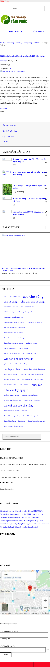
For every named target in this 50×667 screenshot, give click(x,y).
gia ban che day (24, 348)
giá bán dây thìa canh (30, 353)
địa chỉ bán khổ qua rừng (11, 416)
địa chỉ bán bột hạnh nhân (32, 400)
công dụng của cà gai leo (35, 322)
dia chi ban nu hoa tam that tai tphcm (15, 338)
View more (4, 108)
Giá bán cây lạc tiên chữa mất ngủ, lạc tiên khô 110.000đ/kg (22, 56)
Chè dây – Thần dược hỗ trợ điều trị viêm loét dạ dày (30, 173)
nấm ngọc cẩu (24, 384)
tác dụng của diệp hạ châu (30, 395)
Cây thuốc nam (8, 136)
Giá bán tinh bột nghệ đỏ (18, 358)
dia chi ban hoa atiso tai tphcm (13, 332)
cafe (5, 296)
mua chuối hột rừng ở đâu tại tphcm (32, 374)
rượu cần (37, 384)
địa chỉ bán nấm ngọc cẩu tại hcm (14, 421)
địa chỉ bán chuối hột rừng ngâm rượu (15, 410)
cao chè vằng (33, 296)
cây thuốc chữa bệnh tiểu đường (14, 322)
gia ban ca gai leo (31, 343)
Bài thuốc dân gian (10, 131)
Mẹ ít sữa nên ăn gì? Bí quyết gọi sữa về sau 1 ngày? (19, 527)
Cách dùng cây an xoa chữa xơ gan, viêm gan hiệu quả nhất (21, 521)
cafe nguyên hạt (15, 296)
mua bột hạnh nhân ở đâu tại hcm (34, 369)
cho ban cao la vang (33, 301)
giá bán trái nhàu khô (10, 364)
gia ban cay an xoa (9, 348)
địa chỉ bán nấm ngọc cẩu (31, 416)
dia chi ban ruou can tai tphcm (13, 343)
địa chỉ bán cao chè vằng (18, 405)
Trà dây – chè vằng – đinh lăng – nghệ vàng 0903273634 (20, 43)
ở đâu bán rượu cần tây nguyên (13, 426)
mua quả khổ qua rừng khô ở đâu (32, 379)
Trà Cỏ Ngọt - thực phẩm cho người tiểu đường (29, 187)
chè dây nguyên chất (27, 306)
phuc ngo (3, 61)
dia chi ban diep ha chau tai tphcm (14, 327)
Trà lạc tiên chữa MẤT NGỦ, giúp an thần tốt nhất (28, 213)
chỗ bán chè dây (9, 312)
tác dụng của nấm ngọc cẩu (12, 400)
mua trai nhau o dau (10, 384)
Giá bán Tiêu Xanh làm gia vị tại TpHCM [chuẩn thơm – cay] (23, 269)
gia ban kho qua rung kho (12, 353)
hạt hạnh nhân (12, 369)
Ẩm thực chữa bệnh (10, 126)
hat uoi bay (23, 364)
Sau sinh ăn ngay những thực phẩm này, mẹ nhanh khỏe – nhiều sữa (24, 524)
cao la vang (10, 301)
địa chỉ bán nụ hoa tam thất (36, 421)
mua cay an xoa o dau (10, 374)
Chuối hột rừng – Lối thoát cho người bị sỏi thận (29, 200)
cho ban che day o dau (11, 306)
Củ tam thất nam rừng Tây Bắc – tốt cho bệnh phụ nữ (29, 160)
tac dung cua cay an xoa (11, 395)
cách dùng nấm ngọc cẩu (25, 312)
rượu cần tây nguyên (16, 390)
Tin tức (11, 68)
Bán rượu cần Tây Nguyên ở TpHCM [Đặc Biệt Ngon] (19, 517)
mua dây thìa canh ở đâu (11, 379)
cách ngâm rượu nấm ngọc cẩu (13, 317)
